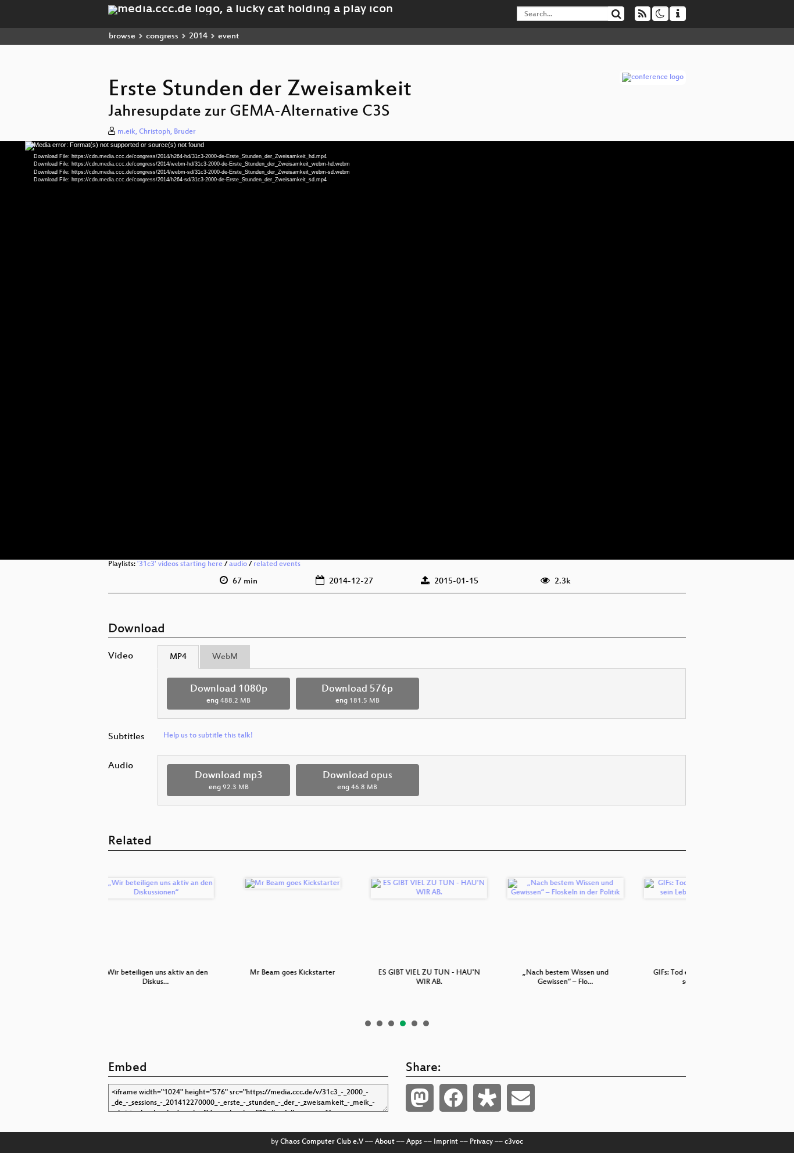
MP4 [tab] (178, 657)
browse (122, 36)
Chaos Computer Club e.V (321, 1142)
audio (238, 564)
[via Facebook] (453, 1098)
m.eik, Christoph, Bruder (156, 132)
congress (162, 36)
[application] (397, 350)
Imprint (446, 1142)
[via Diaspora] (487, 1098)
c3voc (514, 1142)
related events (277, 564)
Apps (414, 1142)
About (385, 1142)
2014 (198, 36)
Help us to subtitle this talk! (208, 736)
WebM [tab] (225, 657)
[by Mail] (521, 1098)
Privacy (481, 1142)
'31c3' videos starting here (180, 564)
